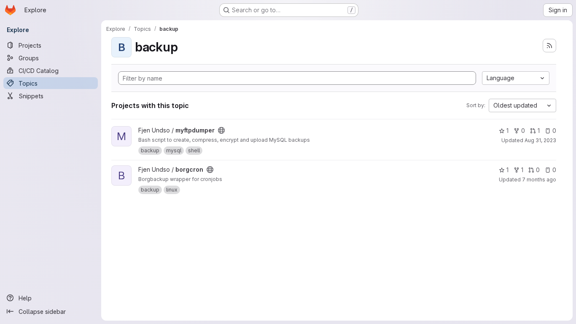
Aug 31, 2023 (540, 140)
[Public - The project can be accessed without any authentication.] (221, 130)
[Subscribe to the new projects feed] (549, 45)
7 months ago (539, 179)
